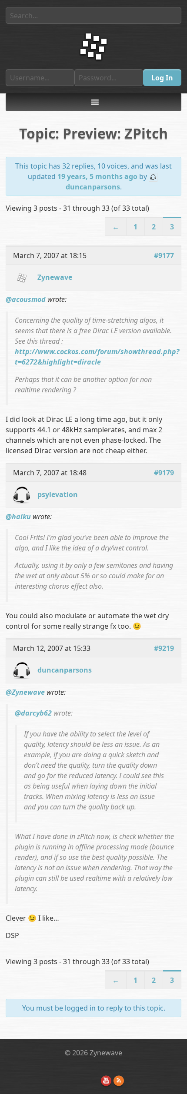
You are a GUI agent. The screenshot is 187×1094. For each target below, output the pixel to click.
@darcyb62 (33, 713)
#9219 (164, 648)
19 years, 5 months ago (97, 176)
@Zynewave (25, 692)
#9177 (164, 255)
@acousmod (26, 299)
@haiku (18, 516)
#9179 (164, 472)
